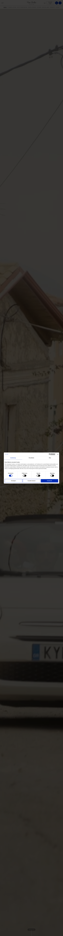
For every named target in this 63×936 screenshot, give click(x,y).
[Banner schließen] (57, 454)
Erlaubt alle (49, 480)
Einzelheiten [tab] (31, 457)
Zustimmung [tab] (13, 457)
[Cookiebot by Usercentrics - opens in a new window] (49, 454)
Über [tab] (50, 457)
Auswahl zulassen (31, 480)
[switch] (24, 476)
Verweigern (13, 480)
